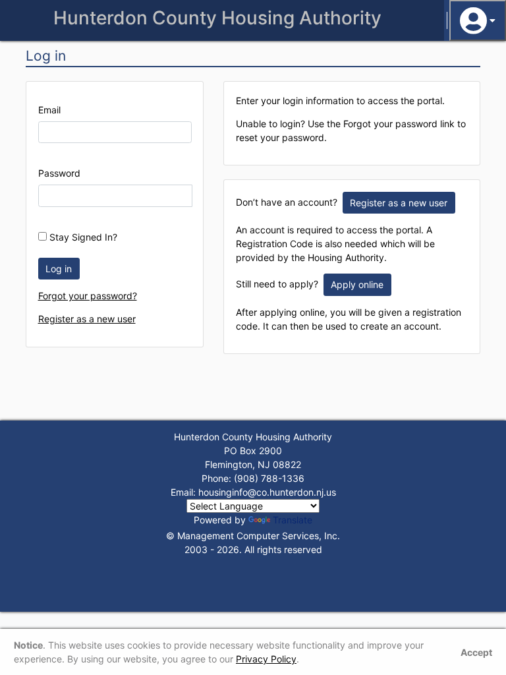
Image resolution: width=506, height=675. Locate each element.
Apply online (357, 284)
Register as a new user (87, 318)
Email (49, 109)
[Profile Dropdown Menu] (477, 20)
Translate (292, 519)
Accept (476, 652)
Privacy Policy (266, 658)
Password (59, 173)
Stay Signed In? (82, 237)
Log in (58, 268)
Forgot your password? (87, 295)
